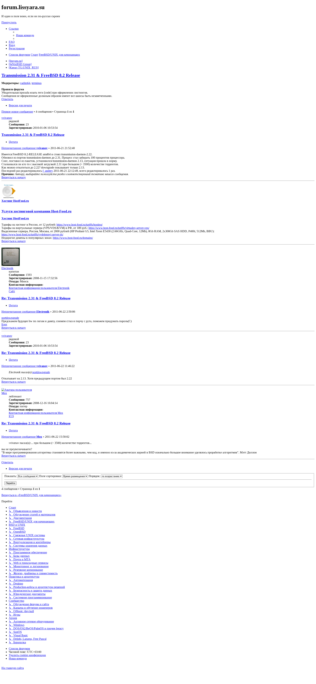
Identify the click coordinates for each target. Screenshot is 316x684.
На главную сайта (12, 668)
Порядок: (95, 476)
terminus (37, 83)
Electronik (7, 268)
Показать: (10, 476)
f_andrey (48, 170)
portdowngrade (10, 317)
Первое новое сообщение (17, 111)
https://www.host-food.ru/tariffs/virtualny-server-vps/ (119, 227)
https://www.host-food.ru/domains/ (73, 237)
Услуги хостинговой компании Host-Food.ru (36, 211)
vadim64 (25, 83)
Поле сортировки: (50, 476)
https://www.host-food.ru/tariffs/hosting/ (80, 224)
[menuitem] (25, 35)
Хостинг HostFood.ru (15, 200)
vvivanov (6, 117)
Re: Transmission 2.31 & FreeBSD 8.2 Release (35, 298)
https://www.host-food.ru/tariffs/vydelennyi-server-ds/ (32, 234)
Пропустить (8, 22)
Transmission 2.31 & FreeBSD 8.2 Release (40, 75)
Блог (4, 324)
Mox (4, 393)
